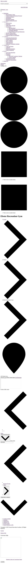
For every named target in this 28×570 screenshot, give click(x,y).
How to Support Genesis (11, 34)
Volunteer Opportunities (11, 59)
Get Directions (18, 377)
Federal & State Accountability (12, 35)
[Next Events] (3, 431)
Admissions (5, 13)
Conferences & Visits (10, 58)
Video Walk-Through (10, 25)
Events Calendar (12, 57)
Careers (2, 530)
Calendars (8, 55)
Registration (8, 18)
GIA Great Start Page (10, 52)
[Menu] (1, 11)
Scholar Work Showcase (11, 39)
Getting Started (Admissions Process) (14, 15)
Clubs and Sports (9, 46)
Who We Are (9, 23)
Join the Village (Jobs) (10, 33)
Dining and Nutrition (10, 48)
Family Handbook (10, 50)
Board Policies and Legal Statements (16, 31)
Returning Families (10, 19)
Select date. (12, 440)
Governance (8, 26)
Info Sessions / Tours (10, 14)
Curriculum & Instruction (11, 37)
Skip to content (4, 1)
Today (2, 433)
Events (4, 219)
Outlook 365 (6, 521)
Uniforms (8, 47)
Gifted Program (9, 42)
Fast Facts (8, 24)
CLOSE (2, 561)
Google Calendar (7, 518)
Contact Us (5, 61)
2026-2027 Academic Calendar (12, 44)
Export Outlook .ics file (8, 524)
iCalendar (5, 520)
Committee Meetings (13, 30)
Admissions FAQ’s (10, 17)
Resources (8, 53)
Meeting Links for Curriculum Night (14, 559)
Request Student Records (11, 20)
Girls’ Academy (9, 40)
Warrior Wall (3, 533)
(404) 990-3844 (24, 7)
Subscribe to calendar (5, 497)
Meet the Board (12, 28)
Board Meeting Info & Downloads (16, 29)
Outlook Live (6, 522)
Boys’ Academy (9, 41)
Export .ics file (6, 523)
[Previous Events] (15, 429)
